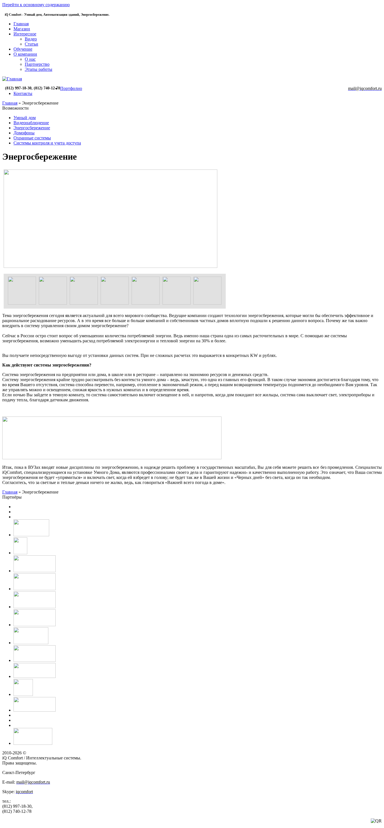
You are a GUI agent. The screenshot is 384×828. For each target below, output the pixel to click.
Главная (21, 23)
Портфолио (71, 88)
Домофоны (24, 132)
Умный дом (24, 117)
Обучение (22, 49)
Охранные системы (32, 137)
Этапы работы (38, 69)
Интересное (24, 33)
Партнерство (37, 64)
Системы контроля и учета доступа (47, 143)
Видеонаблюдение (31, 122)
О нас (30, 59)
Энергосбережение (31, 127)
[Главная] (12, 78)
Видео (31, 39)
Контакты (22, 93)
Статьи (31, 44)
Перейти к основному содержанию (36, 4)
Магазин (21, 28)
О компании (25, 54)
